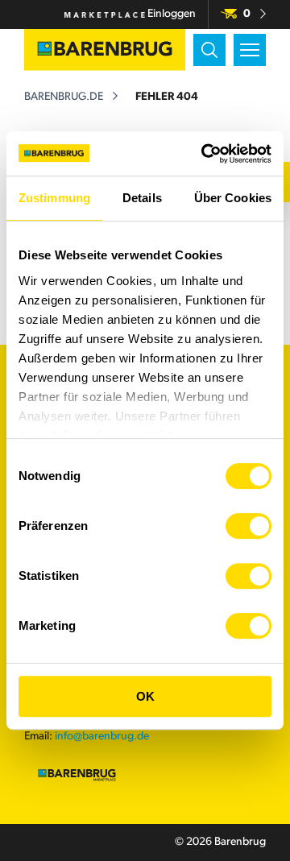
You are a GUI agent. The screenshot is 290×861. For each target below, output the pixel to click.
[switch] (248, 526)
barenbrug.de (63, 97)
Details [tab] (142, 198)
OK (145, 696)
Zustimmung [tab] (54, 198)
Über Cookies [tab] (232, 198)
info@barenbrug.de (102, 737)
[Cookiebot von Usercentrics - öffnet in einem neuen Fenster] (204, 153)
